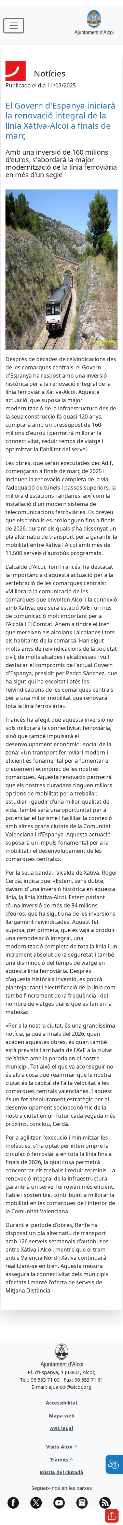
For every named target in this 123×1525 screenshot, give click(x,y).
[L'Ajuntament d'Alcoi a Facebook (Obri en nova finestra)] (16, 1503)
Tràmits (59, 1459)
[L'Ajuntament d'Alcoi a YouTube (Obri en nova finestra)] (61, 1503)
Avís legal (61, 1428)
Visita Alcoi (59, 1446)
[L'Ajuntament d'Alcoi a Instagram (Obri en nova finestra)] (84, 1503)
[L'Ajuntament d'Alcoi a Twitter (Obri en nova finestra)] (38, 1503)
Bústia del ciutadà (61, 1472)
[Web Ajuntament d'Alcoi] (61, 1355)
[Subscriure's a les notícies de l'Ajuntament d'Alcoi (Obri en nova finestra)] (107, 1503)
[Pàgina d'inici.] (93, 25)
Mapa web (61, 1415)
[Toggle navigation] (13, 25)
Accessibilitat (62, 1402)
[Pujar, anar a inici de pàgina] (111, 1516)
